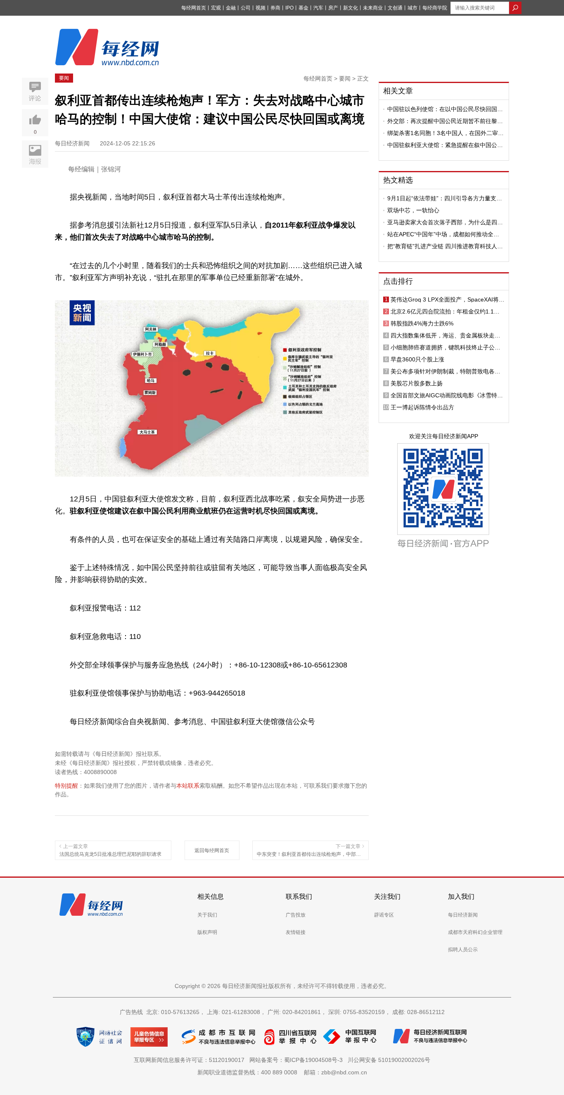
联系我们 (299, 896)
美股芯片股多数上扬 (417, 383)
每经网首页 (193, 8)
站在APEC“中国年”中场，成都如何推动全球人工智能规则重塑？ (443, 234)
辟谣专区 (384, 915)
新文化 (350, 8)
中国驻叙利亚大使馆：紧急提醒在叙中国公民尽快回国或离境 (445, 145)
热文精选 (398, 180)
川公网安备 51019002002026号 (389, 1060)
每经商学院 (434, 8)
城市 (412, 8)
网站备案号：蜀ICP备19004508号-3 (297, 1060)
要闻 (64, 78)
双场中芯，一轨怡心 (413, 210)
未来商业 (373, 8)
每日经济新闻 (463, 915)
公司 (246, 8)
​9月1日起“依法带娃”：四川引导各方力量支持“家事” (444, 198)
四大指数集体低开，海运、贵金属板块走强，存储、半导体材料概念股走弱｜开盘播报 (445, 335)
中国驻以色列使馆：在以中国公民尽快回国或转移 (445, 109)
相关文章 (398, 91)
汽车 (318, 8)
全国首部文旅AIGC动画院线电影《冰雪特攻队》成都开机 (447, 395)
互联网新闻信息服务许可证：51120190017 (191, 1060)
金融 (231, 8)
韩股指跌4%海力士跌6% (422, 323)
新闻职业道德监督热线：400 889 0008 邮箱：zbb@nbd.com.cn (282, 1072)
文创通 (395, 8)
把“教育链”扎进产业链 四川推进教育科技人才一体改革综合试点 (445, 246)
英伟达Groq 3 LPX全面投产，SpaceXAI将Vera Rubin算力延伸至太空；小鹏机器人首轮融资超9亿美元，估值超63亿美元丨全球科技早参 (448, 299)
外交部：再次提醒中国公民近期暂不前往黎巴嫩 (445, 121)
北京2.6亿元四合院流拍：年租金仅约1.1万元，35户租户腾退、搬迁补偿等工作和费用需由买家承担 (446, 311)
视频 (260, 8)
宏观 (216, 8)
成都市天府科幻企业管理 (475, 932)
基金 (303, 8)
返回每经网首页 (211, 850)
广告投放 (296, 915)
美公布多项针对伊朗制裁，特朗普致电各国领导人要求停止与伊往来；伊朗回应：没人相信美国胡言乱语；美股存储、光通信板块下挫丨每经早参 (445, 371)
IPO (289, 8)
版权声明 (207, 932)
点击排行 (398, 281)
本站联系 (187, 785)
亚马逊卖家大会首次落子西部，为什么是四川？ (442, 222)
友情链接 (296, 932)
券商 (275, 8)
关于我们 (207, 915)
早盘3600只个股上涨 (417, 359)
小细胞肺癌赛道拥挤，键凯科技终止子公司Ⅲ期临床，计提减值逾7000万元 (448, 347)
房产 (333, 8)
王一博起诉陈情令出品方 (422, 407)
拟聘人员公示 (463, 949)
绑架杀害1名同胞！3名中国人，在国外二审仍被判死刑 (445, 133)
